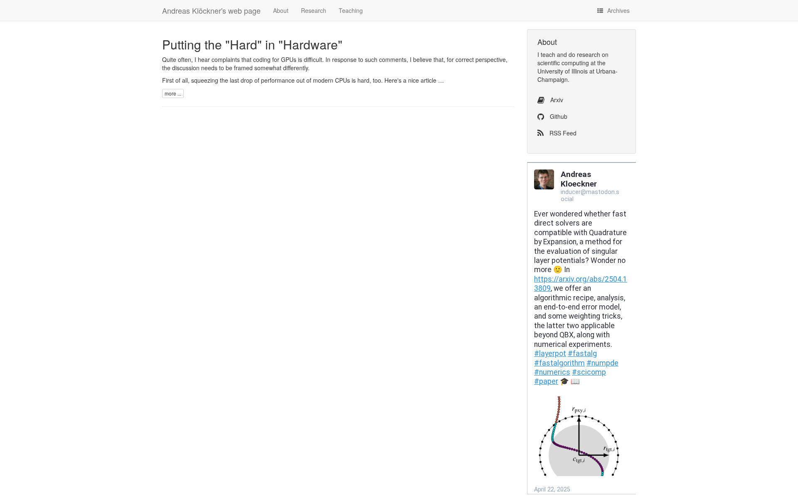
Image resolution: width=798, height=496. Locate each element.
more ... (173, 93)
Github (557, 116)
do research (584, 54)
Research (313, 10)
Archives (618, 10)
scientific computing (563, 63)
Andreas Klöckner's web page (211, 10)
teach (548, 54)
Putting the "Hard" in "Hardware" (252, 44)
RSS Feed (562, 133)
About (280, 10)
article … (432, 80)
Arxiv (556, 100)
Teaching (351, 10)
